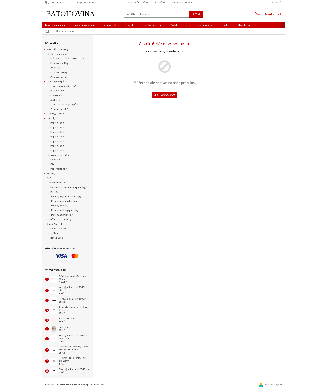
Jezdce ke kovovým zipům (64, 104)
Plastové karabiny (59, 77)
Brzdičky (55, 67)
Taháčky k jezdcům (60, 109)
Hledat (196, 14)
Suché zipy (56, 100)
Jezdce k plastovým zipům (64, 86)
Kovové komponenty (57, 49)
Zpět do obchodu (164, 94)
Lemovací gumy (58, 228)
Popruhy (51, 118)
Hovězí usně (56, 238)
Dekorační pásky (58, 169)
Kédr (52, 164)
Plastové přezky (58, 72)
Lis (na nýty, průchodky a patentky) (68, 187)
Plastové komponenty (58, 54)
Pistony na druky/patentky (64, 210)
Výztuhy (51, 173)
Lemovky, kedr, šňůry (58, 155)
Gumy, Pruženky (55, 224)
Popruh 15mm (57, 127)
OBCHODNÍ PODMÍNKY (137, 2)
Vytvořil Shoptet (273, 385)
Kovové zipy (56, 95)
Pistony (54, 192)
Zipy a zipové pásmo (57, 81)
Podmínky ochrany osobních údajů (174, 2)
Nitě (49, 178)
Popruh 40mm (57, 146)
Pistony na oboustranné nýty (66, 201)
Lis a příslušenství (56, 182)
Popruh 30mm (57, 141)
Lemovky (55, 159)
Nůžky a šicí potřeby (60, 219)
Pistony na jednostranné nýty (66, 196)
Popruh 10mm (57, 123)
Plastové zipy (57, 90)
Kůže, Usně (53, 233)
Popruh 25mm (57, 136)
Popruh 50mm (57, 150)
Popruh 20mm (57, 132)
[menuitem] (56, 25)
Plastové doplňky (59, 63)
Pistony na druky (59, 205)
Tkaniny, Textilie (55, 113)
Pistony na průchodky (62, 215)
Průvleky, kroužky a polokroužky (67, 58)
